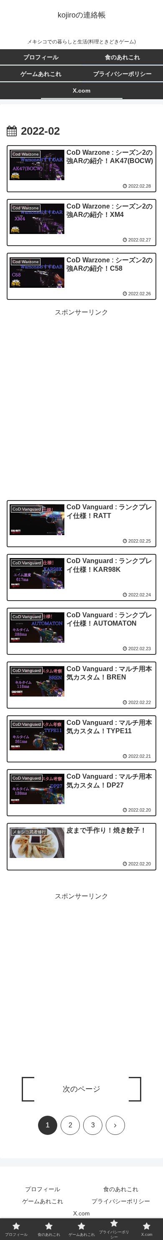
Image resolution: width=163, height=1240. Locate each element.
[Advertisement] (81, 400)
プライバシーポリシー (121, 1201)
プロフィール (42, 1189)
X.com (81, 1213)
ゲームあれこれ (42, 1201)
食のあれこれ (120, 1189)
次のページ (81, 1089)
